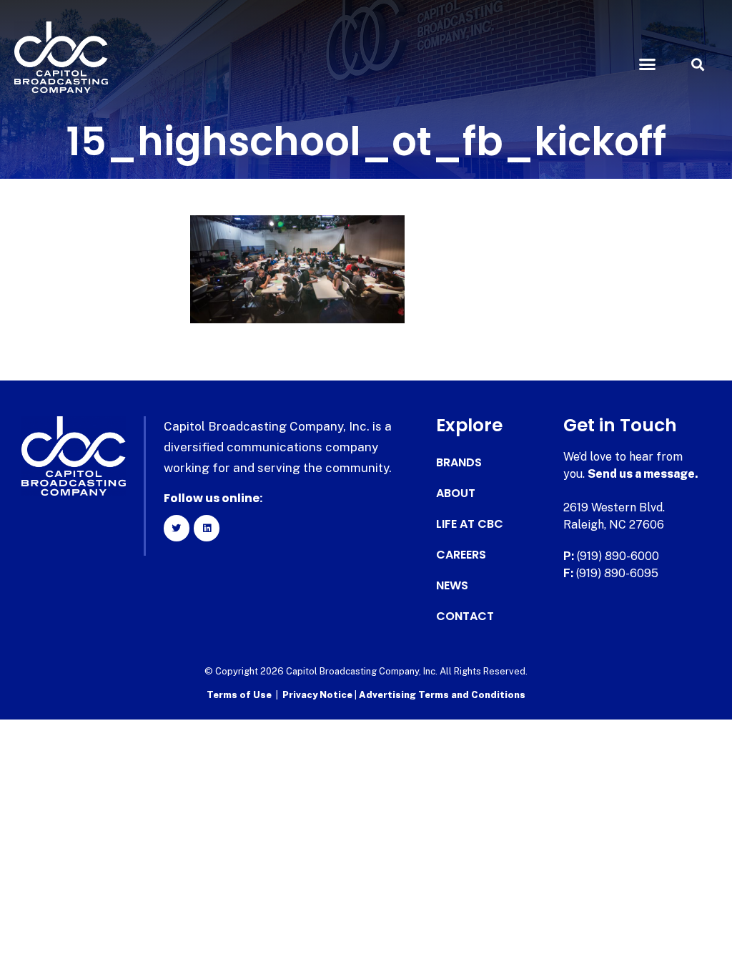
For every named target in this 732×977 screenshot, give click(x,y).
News (452, 586)
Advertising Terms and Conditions (442, 694)
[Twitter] (176, 528)
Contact (465, 616)
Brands (459, 463)
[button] (647, 64)
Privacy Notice (318, 694)
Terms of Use (239, 694)
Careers (461, 555)
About (455, 493)
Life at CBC (469, 524)
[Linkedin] (206, 528)
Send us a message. (643, 474)
